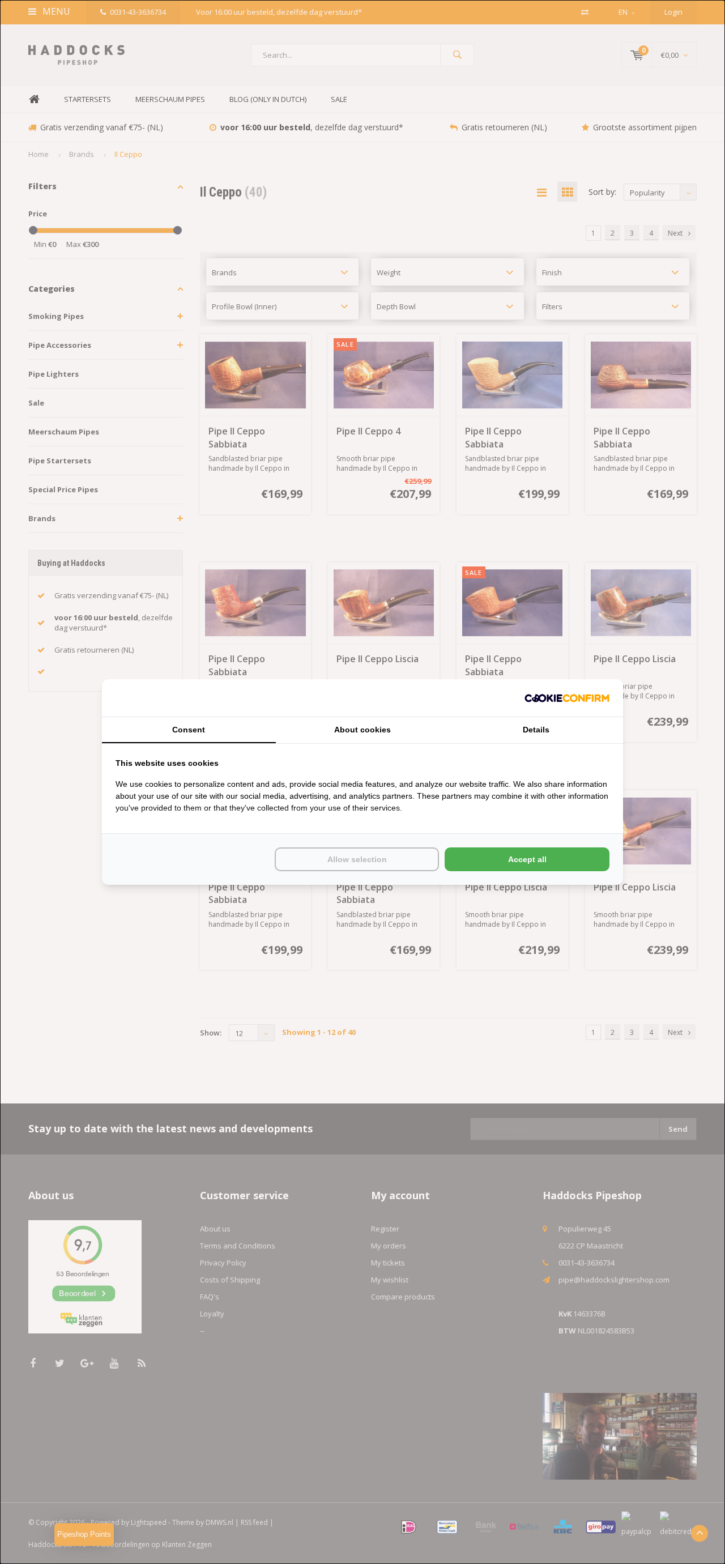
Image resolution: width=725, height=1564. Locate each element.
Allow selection (357, 859)
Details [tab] (536, 729)
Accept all (527, 859)
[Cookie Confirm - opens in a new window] (566, 698)
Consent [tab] (188, 729)
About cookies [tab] (362, 729)
